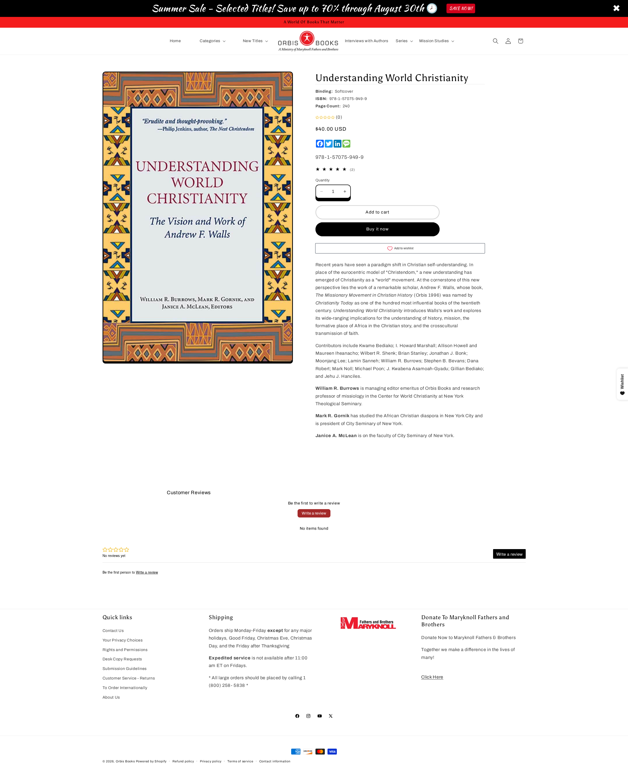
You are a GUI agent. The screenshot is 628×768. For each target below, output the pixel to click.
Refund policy (183, 761)
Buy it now (377, 229)
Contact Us (113, 631)
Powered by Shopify (151, 761)
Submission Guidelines (125, 669)
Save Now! (460, 8)
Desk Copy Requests (122, 659)
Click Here (432, 677)
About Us (111, 697)
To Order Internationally (125, 688)
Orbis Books (125, 761)
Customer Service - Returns (129, 678)
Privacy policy (211, 761)
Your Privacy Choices (123, 640)
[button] (212, 41)
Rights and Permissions (125, 650)
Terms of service (240, 761)
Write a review (314, 513)
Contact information (274, 761)
